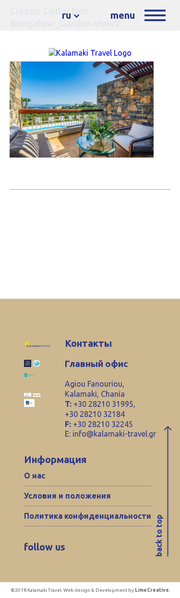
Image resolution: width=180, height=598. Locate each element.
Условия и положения (67, 495)
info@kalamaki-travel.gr (114, 433)
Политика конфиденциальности (87, 516)
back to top (159, 535)
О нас (34, 475)
